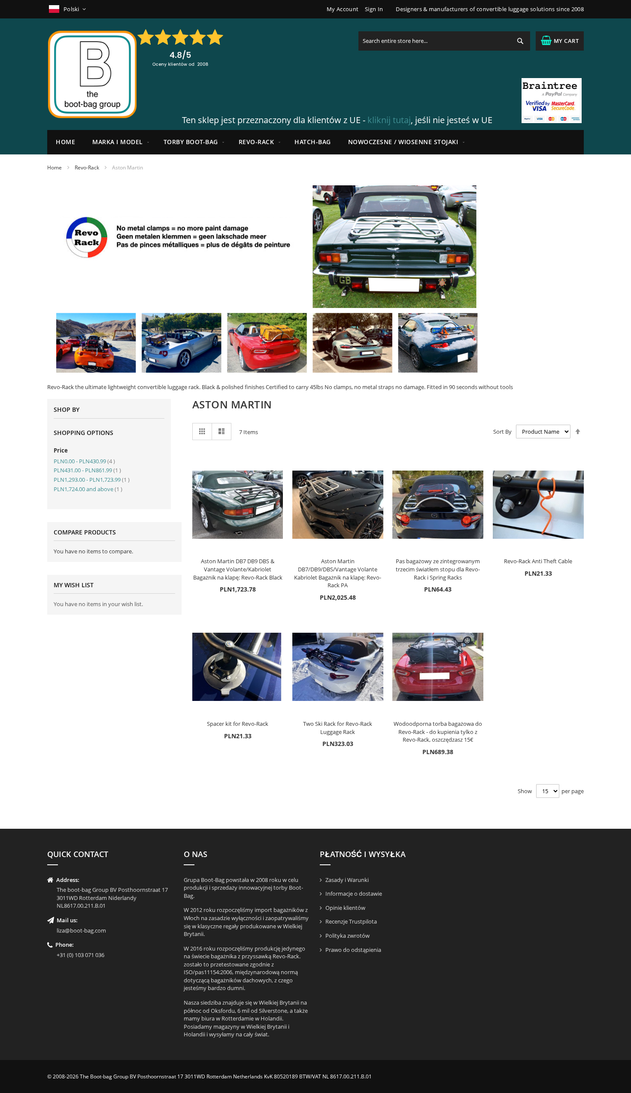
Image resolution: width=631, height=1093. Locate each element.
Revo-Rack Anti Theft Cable (538, 561)
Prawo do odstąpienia (353, 950)
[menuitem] (119, 142)
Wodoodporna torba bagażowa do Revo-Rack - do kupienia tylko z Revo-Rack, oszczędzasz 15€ (438, 731)
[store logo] (92, 74)
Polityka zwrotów (347, 935)
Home (54, 167)
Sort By (502, 431)
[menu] (315, 142)
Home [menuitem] (65, 142)
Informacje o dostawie (353, 893)
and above (88, 489)
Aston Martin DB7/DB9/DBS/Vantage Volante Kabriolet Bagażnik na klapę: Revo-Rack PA (337, 573)
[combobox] (444, 41)
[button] (68, 9)
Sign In (374, 9)
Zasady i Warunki (347, 880)
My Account (342, 9)
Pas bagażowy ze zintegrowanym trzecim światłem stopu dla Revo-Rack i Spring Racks (438, 569)
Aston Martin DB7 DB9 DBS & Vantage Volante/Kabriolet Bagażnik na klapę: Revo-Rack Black (237, 569)
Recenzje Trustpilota (351, 921)
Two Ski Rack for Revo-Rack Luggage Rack (337, 728)
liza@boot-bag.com (81, 930)
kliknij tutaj (389, 120)
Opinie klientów (345, 908)
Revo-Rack (87, 167)
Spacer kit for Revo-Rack (237, 724)
